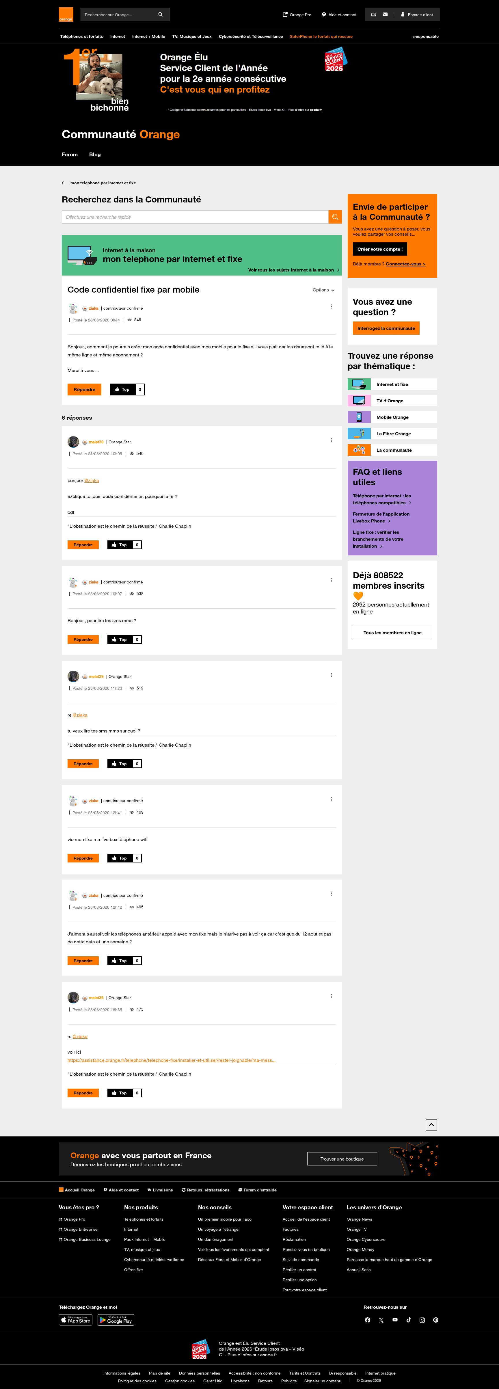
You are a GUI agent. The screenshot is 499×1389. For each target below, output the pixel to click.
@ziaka (91, 480)
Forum (70, 154)
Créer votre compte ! (380, 249)
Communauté (121, 134)
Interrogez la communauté (386, 328)
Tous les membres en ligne (393, 632)
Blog (95, 154)
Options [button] (321, 290)
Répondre (84, 389)
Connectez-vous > (406, 264)
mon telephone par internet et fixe (103, 182)
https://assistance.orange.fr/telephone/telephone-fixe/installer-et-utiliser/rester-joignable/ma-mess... (171, 1060)
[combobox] (195, 217)
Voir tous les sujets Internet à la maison (291, 270)
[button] (331, 306)
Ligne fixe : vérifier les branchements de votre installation (378, 539)
